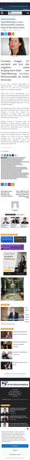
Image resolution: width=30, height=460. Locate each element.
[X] (5, 34)
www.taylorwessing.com (6, 147)
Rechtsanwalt (24, 168)
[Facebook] (2, 34)
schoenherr (12, 173)
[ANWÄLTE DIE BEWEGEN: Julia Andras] (6, 355)
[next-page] (16, 230)
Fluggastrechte (5, 161)
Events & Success (11, 19)
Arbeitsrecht (11, 159)
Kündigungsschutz (5, 164)
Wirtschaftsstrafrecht (6, 178)
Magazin (13, 166)
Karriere (18, 163)
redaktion (5, 30)
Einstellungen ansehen (15, 454)
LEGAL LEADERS (5, 304)
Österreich (7, 168)
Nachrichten (18, 167)
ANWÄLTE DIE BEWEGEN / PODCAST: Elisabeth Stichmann (20, 344)
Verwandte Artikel (10, 214)
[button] (27, 429)
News (3, 168)
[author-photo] (15, 205)
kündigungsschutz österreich (16, 164)
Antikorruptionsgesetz (16, 157)
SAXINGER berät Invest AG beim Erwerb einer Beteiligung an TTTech (15, 226)
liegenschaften (5, 166)
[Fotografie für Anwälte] (15, 264)
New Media (24, 167)
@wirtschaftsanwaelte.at (15, 376)
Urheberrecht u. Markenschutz (8, 174)
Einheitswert (14, 160)
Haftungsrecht (26, 161)
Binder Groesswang (19, 159)
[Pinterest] (9, 34)
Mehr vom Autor (20, 214)
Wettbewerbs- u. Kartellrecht (7, 175)
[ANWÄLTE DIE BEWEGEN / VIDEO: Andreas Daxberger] (6, 335)
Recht (11, 168)
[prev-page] (14, 230)
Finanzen (20, 160)
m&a (9, 166)
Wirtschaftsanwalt (5, 177)
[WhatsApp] (12, 34)
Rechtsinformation (5, 171)
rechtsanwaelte (17, 168)
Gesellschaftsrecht (13, 161)
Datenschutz (16, 457)
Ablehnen (15, 450)
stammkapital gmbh (19, 173)
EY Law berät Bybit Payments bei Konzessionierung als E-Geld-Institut (24, 226)
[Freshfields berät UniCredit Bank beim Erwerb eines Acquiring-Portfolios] (5, 220)
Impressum (22, 457)
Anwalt (23, 157)
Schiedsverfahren (5, 173)
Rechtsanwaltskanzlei (17, 170)
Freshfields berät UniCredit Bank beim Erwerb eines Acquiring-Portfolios (5, 226)
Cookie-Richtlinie (9, 457)
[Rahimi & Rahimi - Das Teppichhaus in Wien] (15, 289)
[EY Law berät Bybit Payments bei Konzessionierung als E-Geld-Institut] (24, 220)
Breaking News (6, 16)
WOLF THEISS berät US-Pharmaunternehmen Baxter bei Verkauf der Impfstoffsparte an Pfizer (22, 194)
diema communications (6, 160)
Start (2, 16)
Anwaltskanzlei (5, 159)
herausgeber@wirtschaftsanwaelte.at (20, 399)
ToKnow (26, 173)
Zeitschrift (14, 178)
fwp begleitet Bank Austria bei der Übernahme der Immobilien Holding (6, 193)
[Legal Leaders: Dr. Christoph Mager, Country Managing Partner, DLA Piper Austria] (12, 314)
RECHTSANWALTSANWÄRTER (6, 170)
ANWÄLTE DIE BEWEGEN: (7, 328)
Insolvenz (10, 163)
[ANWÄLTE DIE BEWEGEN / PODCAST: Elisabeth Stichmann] (6, 345)
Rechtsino (12, 171)
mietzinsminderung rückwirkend (8, 167)
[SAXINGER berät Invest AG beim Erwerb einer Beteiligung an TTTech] (15, 220)
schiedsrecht (18, 171)
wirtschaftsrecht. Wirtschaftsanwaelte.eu (19, 177)
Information (4, 163)
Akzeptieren (15, 446)
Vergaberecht (17, 174)
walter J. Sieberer (25, 174)
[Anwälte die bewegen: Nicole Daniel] (6, 366)
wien (15, 175)
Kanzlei (14, 163)
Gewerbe (19, 161)
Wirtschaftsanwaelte (22, 175)
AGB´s (9, 157)
